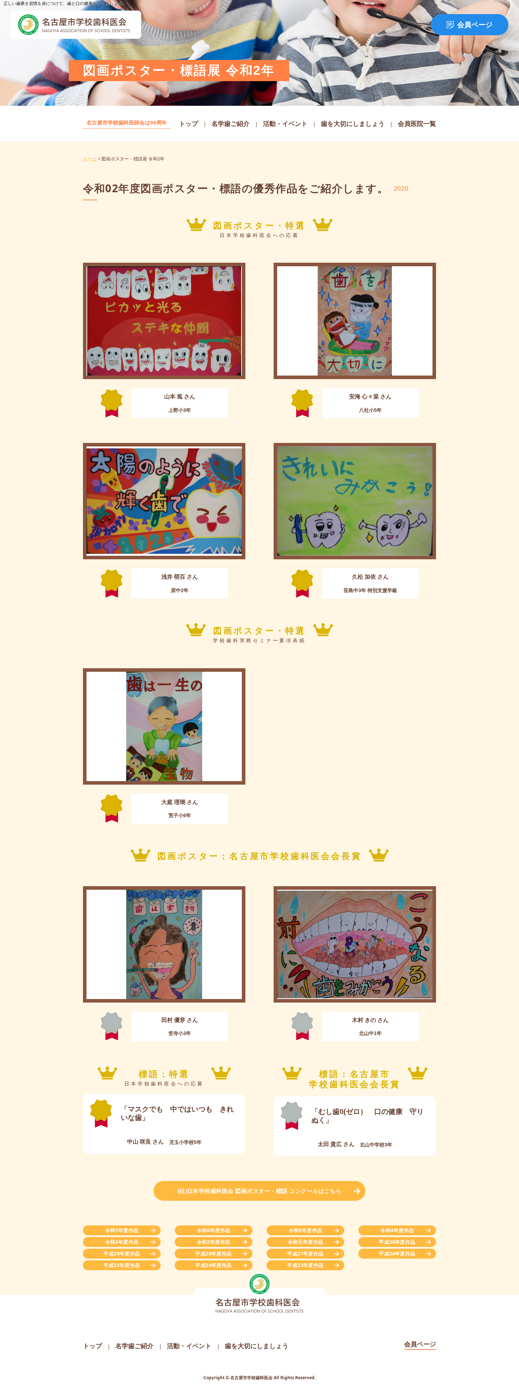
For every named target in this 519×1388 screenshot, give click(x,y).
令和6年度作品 (214, 1230)
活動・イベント (285, 123)
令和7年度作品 (122, 1230)
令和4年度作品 (397, 1230)
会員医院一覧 (417, 123)
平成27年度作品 (305, 1253)
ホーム (90, 159)
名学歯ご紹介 (230, 123)
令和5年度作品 (305, 1230)
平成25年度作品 (121, 1265)
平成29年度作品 (121, 1253)
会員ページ (475, 25)
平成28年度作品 (213, 1253)
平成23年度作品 (305, 1265)
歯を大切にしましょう (352, 123)
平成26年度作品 (397, 1253)
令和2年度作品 (214, 1241)
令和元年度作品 (305, 1241)
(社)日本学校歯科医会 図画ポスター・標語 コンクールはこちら (260, 1191)
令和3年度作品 (122, 1241)
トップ (188, 123)
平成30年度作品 (397, 1241)
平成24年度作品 (213, 1265)
